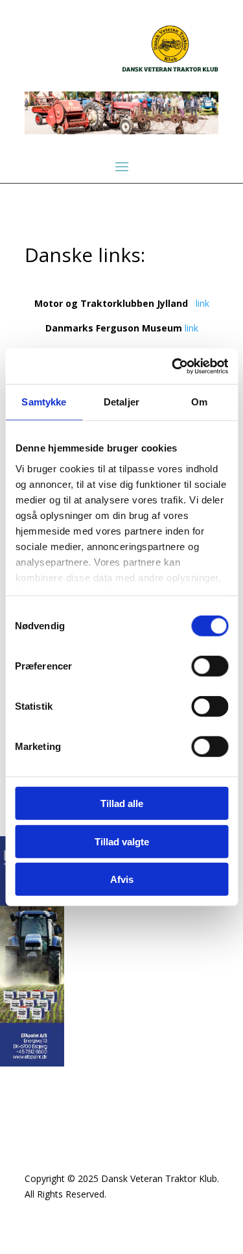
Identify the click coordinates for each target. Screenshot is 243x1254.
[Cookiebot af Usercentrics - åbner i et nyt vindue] (173, 365)
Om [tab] (199, 401)
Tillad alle (121, 803)
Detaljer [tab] (121, 401)
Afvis (121, 879)
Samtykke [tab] (43, 401)
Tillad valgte (122, 841)
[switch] (209, 666)
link (202, 303)
